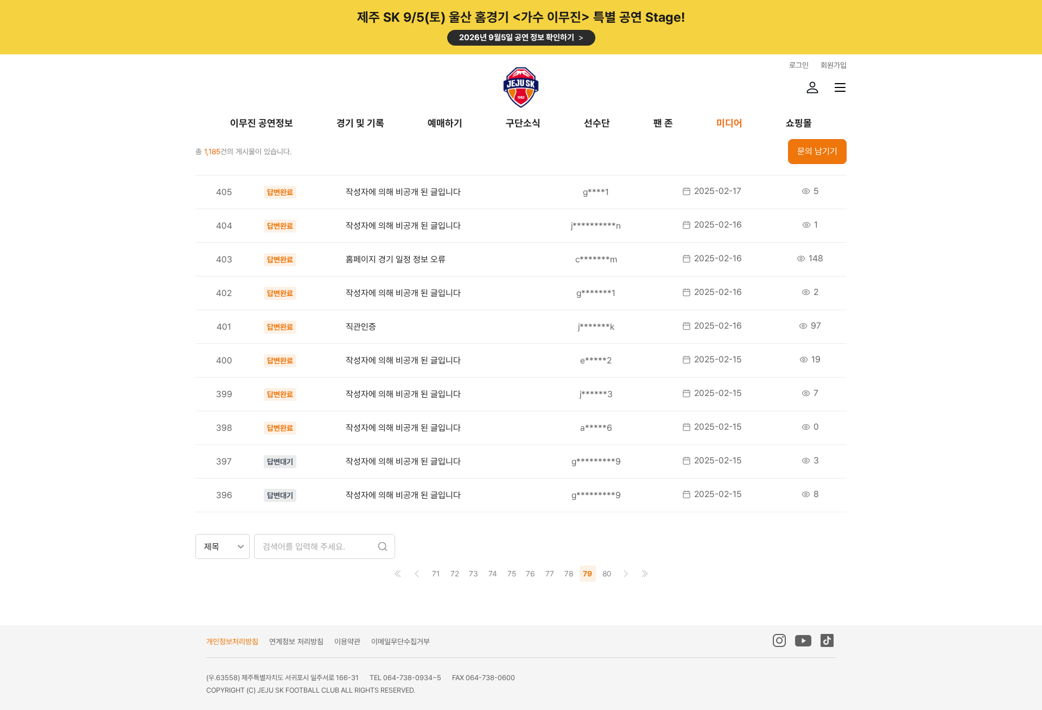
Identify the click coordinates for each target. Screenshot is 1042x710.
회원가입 (834, 65)
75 (511, 573)
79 (587, 573)
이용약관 (347, 641)
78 (568, 573)
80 (606, 573)
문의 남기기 (817, 151)
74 (492, 573)
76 (530, 573)
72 (454, 573)
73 (473, 573)
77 (549, 573)
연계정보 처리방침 (296, 641)
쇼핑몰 (799, 123)
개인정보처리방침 (232, 641)
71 (436, 573)
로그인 (799, 65)
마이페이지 (812, 87)
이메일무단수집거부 (400, 641)
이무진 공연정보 (261, 123)
